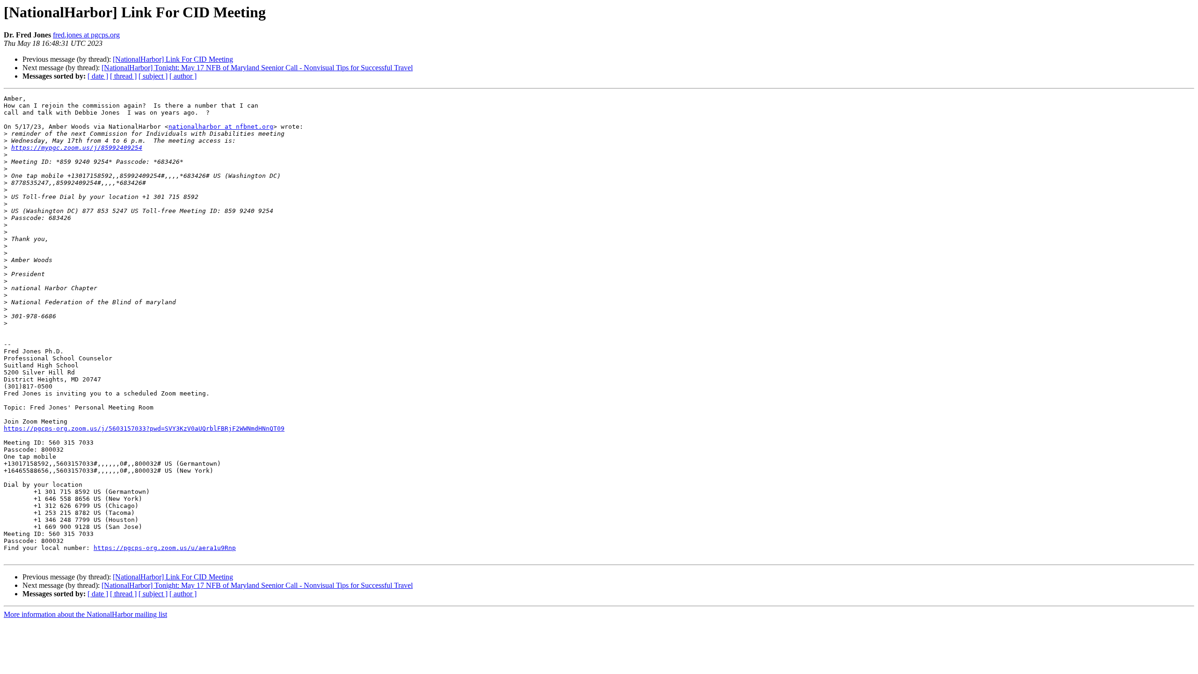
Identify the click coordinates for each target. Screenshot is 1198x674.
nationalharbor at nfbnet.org (220, 126)
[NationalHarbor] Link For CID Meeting (173, 59)
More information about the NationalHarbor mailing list (85, 614)
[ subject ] (153, 76)
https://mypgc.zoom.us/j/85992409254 (76, 147)
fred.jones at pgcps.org (86, 35)
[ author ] (183, 76)
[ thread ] (123, 76)
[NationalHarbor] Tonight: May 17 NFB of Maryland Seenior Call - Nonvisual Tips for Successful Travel (257, 68)
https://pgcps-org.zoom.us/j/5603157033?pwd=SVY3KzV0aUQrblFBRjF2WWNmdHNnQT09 (144, 428)
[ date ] (98, 76)
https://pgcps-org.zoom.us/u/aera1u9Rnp (165, 547)
